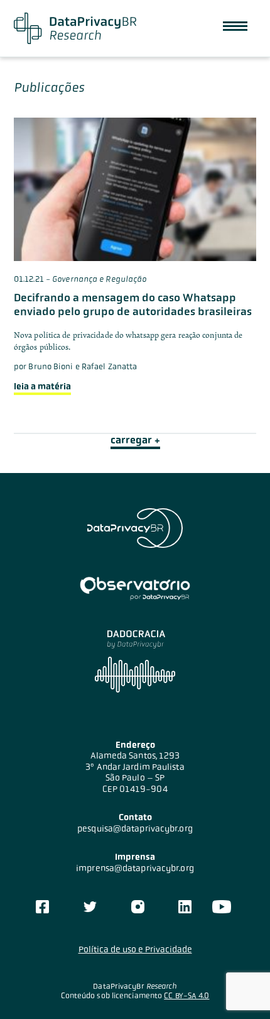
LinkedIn (185, 907)
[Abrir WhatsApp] (238, 987)
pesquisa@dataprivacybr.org (135, 828)
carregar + (135, 440)
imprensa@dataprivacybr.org (135, 868)
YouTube (221, 907)
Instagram (138, 907)
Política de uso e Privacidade (135, 949)
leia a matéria (42, 386)
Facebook (42, 907)
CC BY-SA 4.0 (186, 995)
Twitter (90, 907)
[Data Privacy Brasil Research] (75, 28)
